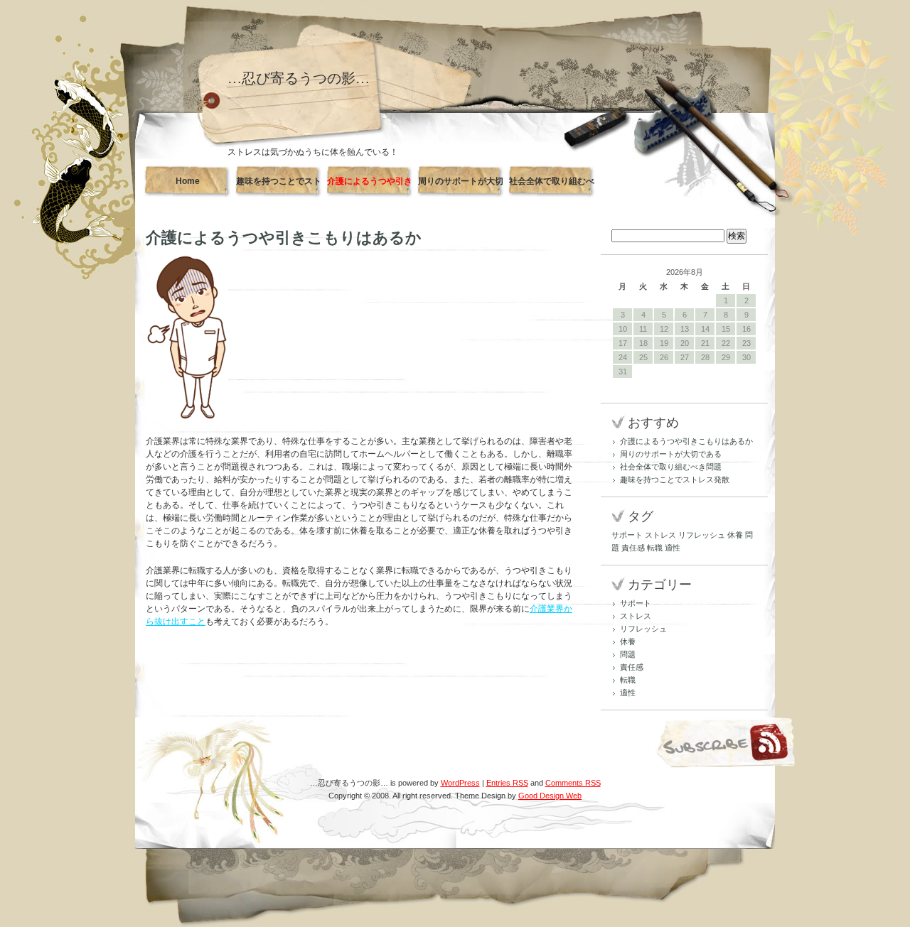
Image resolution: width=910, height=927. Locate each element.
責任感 (633, 547)
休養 (735, 535)
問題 (628, 654)
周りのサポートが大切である (460, 186)
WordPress (460, 783)
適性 (672, 547)
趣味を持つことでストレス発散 (278, 186)
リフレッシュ (701, 535)
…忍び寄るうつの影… (299, 78)
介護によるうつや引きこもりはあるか (369, 186)
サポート (627, 535)
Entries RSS (507, 783)
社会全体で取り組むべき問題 (551, 186)
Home (188, 181)
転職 (655, 547)
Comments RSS (573, 783)
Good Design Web (550, 795)
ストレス (660, 535)
